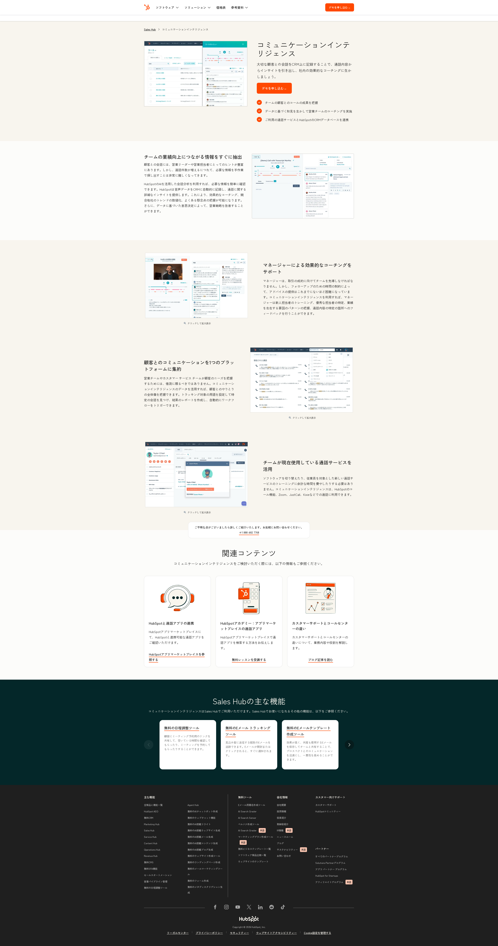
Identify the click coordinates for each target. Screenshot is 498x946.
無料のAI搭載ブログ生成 (200, 849)
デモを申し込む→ (341, 7)
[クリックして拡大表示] (303, 186)
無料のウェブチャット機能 (202, 817)
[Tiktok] (282, 907)
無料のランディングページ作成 (204, 862)
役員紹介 (281, 817)
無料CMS (148, 862)
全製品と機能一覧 (153, 804)
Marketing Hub (151, 824)
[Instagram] (226, 907)
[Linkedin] (260, 907)
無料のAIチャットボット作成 (203, 811)
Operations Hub (152, 849)
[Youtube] (237, 907)
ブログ (280, 843)
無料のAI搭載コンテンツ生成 (203, 843)
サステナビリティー (291, 849)
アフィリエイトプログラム (333, 882)
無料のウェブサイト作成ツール (204, 855)
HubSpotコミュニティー (328, 811)
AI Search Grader (247, 811)
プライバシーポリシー (209, 933)
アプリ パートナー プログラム (331, 869)
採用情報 (281, 811)
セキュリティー (239, 933)
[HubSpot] (147, 7)
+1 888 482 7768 (249, 532)
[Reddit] (271, 907)
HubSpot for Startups (326, 875)
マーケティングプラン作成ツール (255, 839)
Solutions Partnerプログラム (330, 862)
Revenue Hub (150, 855)
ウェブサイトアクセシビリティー (276, 933)
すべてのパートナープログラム (331, 856)
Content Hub (150, 843)
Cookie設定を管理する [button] (317, 933)
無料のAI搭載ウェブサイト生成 (204, 830)
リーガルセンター (178, 933)
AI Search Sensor (247, 817)
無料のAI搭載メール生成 (200, 836)
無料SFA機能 (151, 868)
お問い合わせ (284, 855)
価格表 (221, 7)
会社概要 (281, 804)
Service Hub (150, 836)
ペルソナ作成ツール (248, 824)
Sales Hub (150, 29)
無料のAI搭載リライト (199, 824)
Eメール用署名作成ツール (251, 804)
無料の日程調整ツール (181, 727)
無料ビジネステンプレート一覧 (254, 848)
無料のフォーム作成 (198, 880)
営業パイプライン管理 (155, 881)
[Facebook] (215, 907)
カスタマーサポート (325, 804)
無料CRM (148, 817)
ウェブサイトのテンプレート (253, 861)
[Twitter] (249, 907)
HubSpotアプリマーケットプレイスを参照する (177, 657)
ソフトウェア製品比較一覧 (252, 855)
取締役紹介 (282, 824)
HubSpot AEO (151, 811)
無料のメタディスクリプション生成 (205, 889)
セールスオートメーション (158, 875)
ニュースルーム (285, 836)
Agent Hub (193, 804)
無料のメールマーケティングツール (205, 871)
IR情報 (284, 830)
